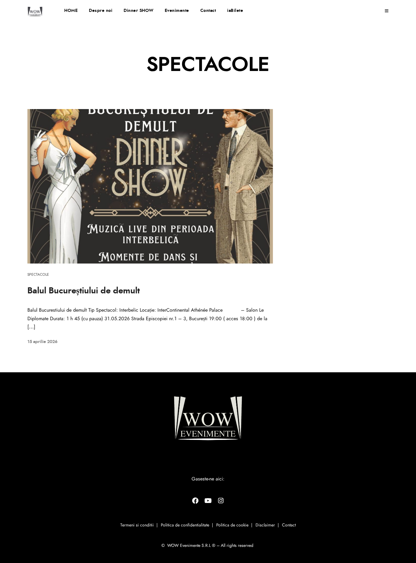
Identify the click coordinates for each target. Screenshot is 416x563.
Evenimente (177, 11)
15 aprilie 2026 (42, 342)
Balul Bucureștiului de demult (83, 291)
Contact (208, 11)
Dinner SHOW (138, 11)
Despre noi (100, 11)
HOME (71, 11)
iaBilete (235, 11)
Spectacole (38, 274)
